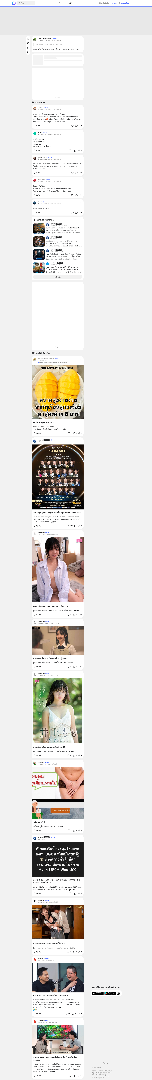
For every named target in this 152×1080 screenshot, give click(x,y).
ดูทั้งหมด (57, 277)
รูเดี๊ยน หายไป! (39, 822)
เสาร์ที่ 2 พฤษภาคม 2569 (43, 422)
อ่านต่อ (63, 429)
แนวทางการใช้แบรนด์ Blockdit (100, 1076)
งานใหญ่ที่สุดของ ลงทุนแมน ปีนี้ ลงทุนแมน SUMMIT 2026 (57, 512)
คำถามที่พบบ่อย (108, 1070)
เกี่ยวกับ (94, 1070)
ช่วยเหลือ (100, 1070)
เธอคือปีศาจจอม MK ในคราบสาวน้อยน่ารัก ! (51, 606)
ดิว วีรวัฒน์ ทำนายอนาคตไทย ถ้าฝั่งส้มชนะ (50, 995)
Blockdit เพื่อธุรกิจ (97, 1078)
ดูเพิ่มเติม (47, 146)
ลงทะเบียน (125, 3)
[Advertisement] (76, 21)
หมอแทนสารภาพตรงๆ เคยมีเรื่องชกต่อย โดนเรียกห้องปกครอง (55, 1058)
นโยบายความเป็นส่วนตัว (99, 1074)
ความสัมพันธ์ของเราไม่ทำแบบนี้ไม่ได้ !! (49, 943)
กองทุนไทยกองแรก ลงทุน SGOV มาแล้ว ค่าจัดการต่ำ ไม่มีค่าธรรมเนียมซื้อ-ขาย (56, 881)
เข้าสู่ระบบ (113, 3)
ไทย (104, 1078)
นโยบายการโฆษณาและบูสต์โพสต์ (101, 1072)
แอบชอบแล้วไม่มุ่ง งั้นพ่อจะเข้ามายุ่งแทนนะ (51, 658)
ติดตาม (55, 39)
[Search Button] (18, 3)
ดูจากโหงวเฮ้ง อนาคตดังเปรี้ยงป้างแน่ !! (49, 747)
